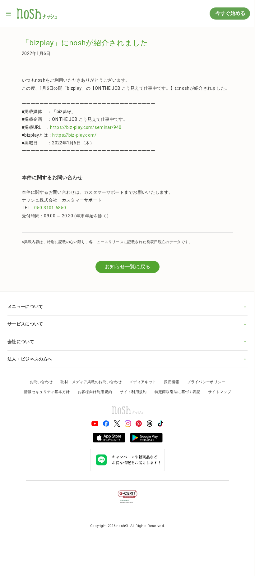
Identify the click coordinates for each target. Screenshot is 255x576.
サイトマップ (217, 392)
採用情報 (169, 382)
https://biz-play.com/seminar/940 (85, 127)
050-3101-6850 (50, 207)
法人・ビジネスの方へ (29, 358)
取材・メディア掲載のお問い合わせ (88, 382)
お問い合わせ (38, 382)
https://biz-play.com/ (74, 135)
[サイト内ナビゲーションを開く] (8, 13)
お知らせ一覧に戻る (128, 267)
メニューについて (25, 306)
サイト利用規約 (131, 392)
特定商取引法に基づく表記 (175, 392)
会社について (20, 341)
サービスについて (25, 323)
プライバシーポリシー (204, 382)
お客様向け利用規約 (92, 392)
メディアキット (140, 382)
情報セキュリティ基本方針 (45, 392)
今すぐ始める (229, 13)
